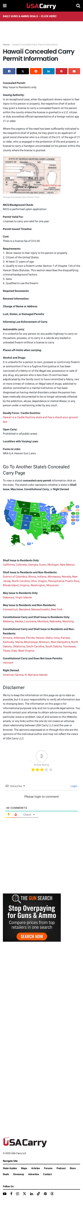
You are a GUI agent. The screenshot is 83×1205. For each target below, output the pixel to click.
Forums (48, 1168)
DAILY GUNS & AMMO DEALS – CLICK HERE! (30, 16)
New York (56, 609)
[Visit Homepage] (41, 6)
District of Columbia (15, 577)
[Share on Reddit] (36, 71)
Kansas (65, 638)
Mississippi (31, 642)
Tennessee (69, 646)
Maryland (24, 609)
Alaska (19, 621)
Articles (35, 1168)
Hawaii (40, 638)
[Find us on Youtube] (4, 1194)
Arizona (7, 638)
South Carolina (35, 646)
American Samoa (13, 675)
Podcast (61, 1168)
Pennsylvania (56, 581)
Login (73, 786)
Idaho (49, 638)
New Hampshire (60, 642)
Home (6, 44)
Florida (30, 638)
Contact (47, 1174)
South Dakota (53, 646)
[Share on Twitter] (22, 71)
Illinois (32, 577)
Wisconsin (52, 585)
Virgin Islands (23, 597)
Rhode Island (11, 585)
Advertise (33, 1174)
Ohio (34, 581)
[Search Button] (78, 6)
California (9, 565)
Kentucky (8, 642)
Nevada (66, 577)
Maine (19, 642)
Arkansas (19, 638)
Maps (24, 1168)
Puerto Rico (72, 581)
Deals (6, 1174)
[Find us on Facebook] (11, 1194)
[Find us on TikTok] (38, 1193)
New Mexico (67, 565)
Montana (42, 621)
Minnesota (54, 577)
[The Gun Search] (32, 917)
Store (73, 1168)
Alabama (8, 621)
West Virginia (26, 651)
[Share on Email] (74, 71)
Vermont (8, 663)
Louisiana (30, 621)
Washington (37, 585)
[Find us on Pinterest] (45, 1194)
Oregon (42, 581)
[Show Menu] (5, 6)
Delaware (8, 597)
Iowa (57, 638)
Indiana (42, 577)
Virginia (24, 585)
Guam (42, 565)
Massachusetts (40, 609)
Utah (14, 651)
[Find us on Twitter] (24, 1193)
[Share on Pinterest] (61, 71)
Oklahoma (19, 646)
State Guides (10, 1168)
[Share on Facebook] (9, 71)
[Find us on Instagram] (17, 1194)
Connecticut (10, 609)
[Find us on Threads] (52, 1193)
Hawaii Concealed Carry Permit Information (35, 44)
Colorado (21, 565)
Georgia (33, 565)
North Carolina (21, 581)
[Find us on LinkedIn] (31, 1194)
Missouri (44, 642)
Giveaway (18, 1174)
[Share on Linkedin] (48, 71)
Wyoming (68, 621)
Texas (6, 651)
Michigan (53, 565)
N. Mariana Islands (36, 675)
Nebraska (55, 621)
